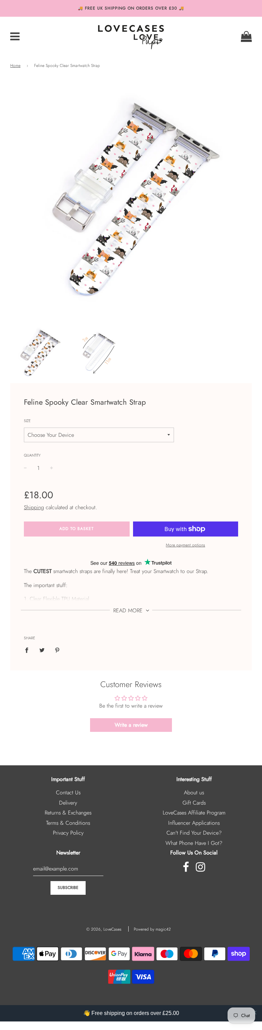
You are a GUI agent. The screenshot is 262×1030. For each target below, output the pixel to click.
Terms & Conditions (68, 823)
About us (194, 792)
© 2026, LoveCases (103, 929)
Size (27, 420)
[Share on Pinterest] (57, 650)
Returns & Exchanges (68, 813)
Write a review (131, 725)
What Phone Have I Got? (193, 843)
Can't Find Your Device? (194, 833)
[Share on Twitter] (42, 650)
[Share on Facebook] (28, 650)
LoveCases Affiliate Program (194, 813)
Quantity (32, 455)
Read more (128, 610)
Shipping (34, 507)
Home (15, 65)
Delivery (68, 803)
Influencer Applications (194, 823)
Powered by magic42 (152, 929)
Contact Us (68, 792)
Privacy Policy (68, 833)
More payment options (185, 545)
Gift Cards (194, 803)
